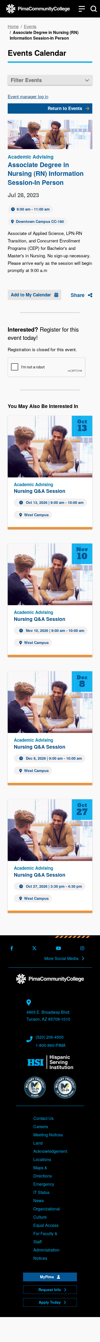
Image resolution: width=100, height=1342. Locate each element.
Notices (40, 1258)
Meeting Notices (48, 1135)
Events (30, 26)
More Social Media (61, 958)
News (38, 1200)
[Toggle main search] (93, 9)
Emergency (43, 1184)
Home (13, 26)
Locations (42, 1159)
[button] (50, 80)
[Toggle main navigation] (82, 9)
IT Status (41, 1192)
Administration (46, 1250)
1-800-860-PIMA (51, 1045)
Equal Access (45, 1225)
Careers (40, 1126)
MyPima (47, 1276)
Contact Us (43, 1118)
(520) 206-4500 (50, 1037)
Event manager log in (28, 96)
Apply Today (50, 1302)
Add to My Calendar (31, 295)
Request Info (50, 1289)
